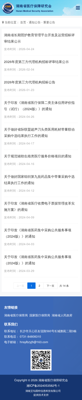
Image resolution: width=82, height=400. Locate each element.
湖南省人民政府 (62, 315)
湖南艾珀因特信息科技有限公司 (43, 390)
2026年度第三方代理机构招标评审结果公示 (36, 61)
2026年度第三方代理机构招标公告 (29, 82)
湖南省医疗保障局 (16, 315)
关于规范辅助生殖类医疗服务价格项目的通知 (37, 156)
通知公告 (35, 22)
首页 (23, 22)
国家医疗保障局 (39, 315)
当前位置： (12, 22)
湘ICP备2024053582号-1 (43, 385)
